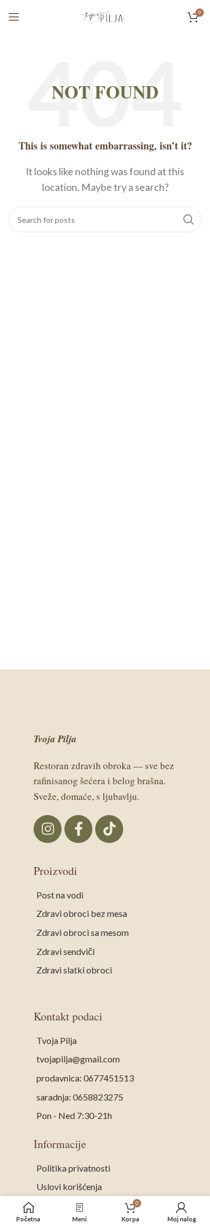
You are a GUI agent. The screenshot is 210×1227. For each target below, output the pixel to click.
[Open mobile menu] (14, 17)
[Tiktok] (109, 829)
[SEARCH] (189, 219)
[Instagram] (48, 829)
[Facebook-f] (78, 829)
